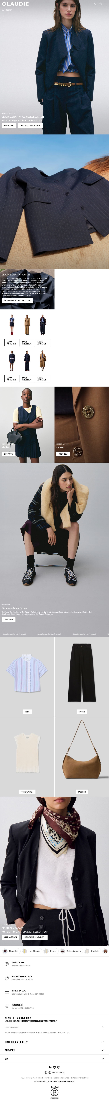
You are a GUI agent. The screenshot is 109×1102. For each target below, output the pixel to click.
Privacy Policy (31, 1078)
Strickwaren (27, 792)
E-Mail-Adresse (11, 1027)
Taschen (82, 792)
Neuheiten (8, 126)
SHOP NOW (8, 454)
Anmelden (103, 1027)
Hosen (82, 712)
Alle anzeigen (10, 937)
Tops (27, 712)
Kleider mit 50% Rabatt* (34, 937)
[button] (95, 4)
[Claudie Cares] (54, 1092)
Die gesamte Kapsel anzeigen (17, 301)
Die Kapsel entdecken (30, 126)
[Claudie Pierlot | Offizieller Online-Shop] (15, 4)
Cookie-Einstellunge (61, 1078)
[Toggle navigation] (105, 4)
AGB (22, 1078)
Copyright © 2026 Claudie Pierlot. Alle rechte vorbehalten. (54, 1081)
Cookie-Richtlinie (45, 1078)
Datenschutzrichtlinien (79, 1078)
